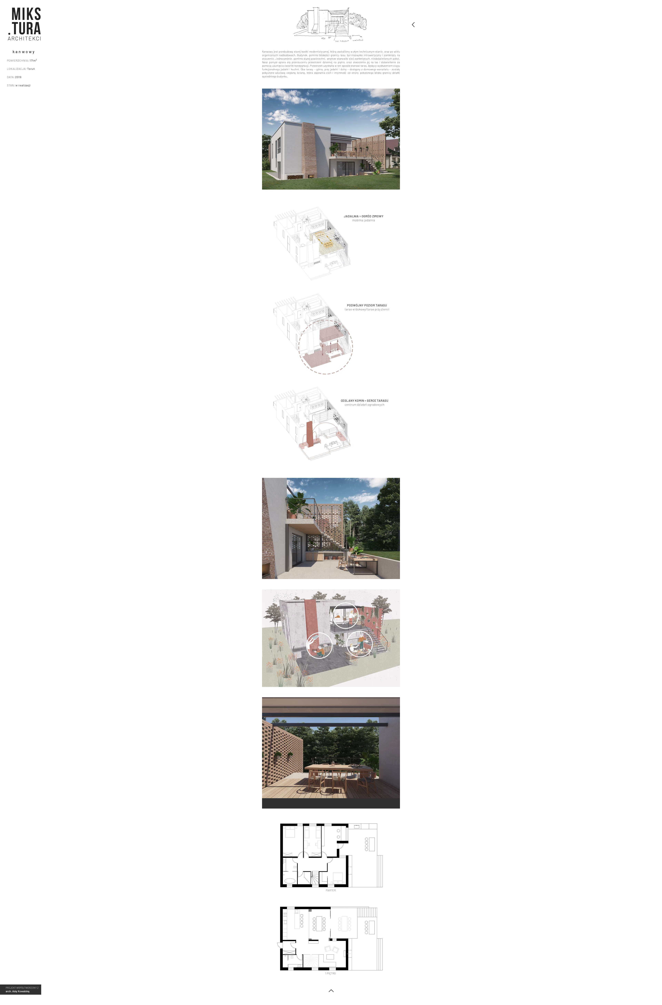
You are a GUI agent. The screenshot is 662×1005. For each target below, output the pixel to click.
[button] (24, 23)
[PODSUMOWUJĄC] (412, 24)
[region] (24, 24)
